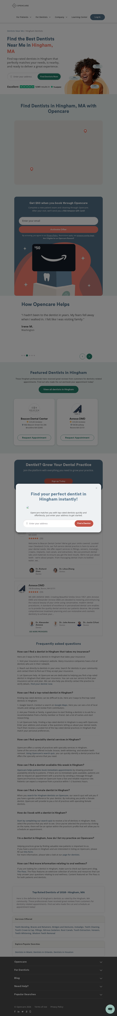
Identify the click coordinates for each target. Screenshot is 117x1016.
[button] (84, 523)
